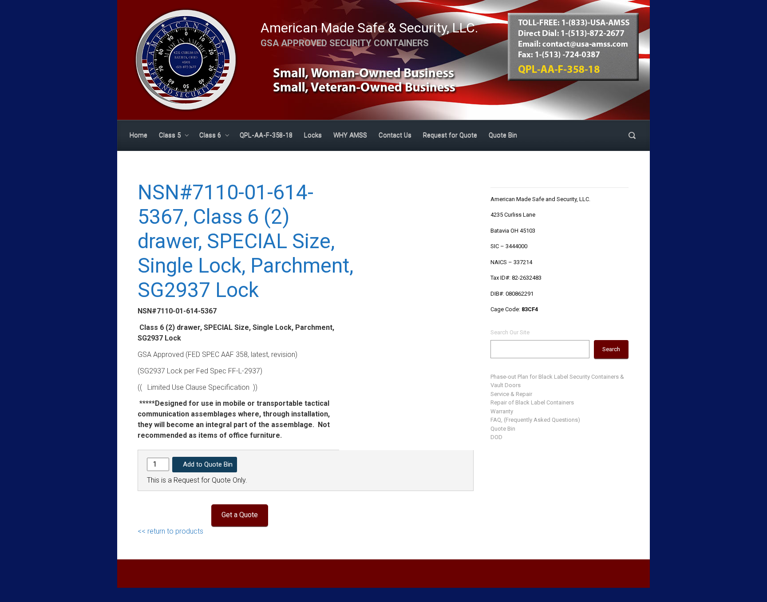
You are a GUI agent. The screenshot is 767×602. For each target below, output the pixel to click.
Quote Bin (502, 428)
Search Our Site (510, 332)
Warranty (501, 411)
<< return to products (170, 531)
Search (611, 349)
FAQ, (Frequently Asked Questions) (535, 419)
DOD (496, 437)
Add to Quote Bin (208, 464)
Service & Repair (511, 394)
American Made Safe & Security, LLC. (369, 28)
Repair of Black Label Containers (532, 402)
